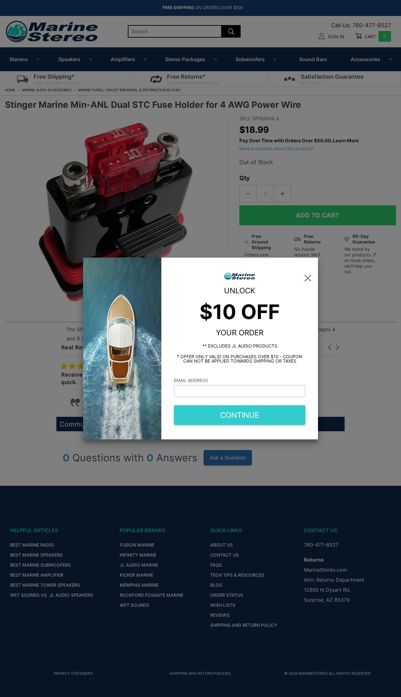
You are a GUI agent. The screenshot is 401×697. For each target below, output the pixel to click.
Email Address (191, 380)
